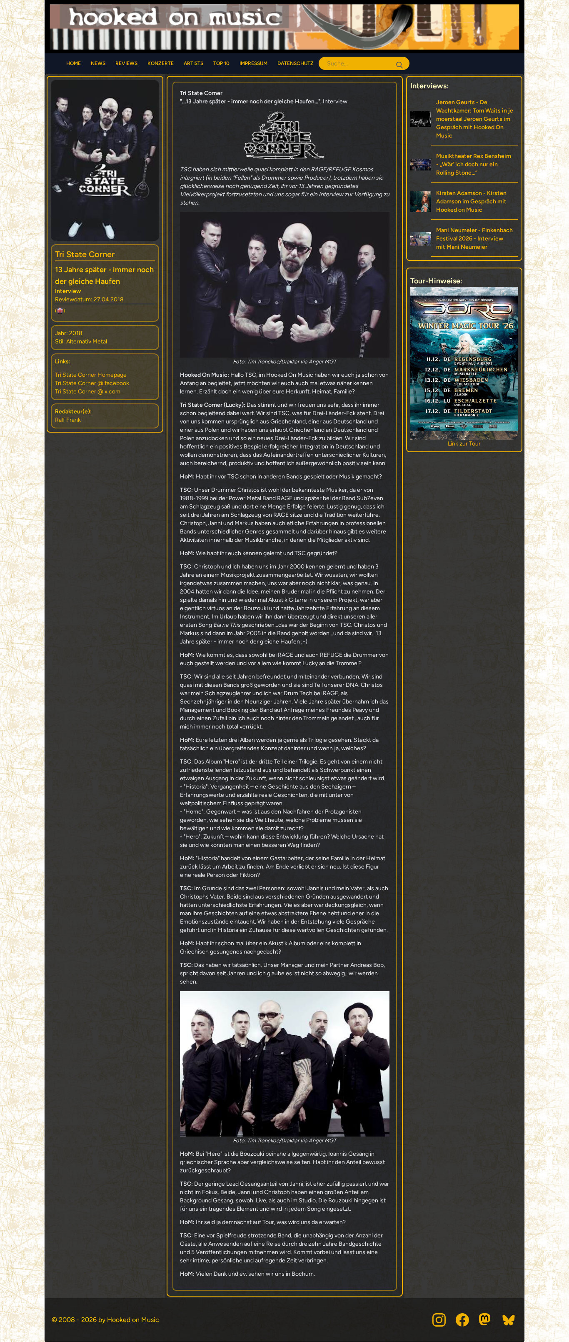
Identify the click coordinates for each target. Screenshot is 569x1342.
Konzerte (160, 63)
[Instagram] (439, 1320)
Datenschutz (295, 63)
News (98, 63)
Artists (193, 63)
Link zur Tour (464, 443)
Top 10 (221, 63)
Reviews (126, 63)
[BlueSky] (509, 1320)
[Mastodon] (485, 1320)
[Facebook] (462, 1320)
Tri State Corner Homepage (91, 374)
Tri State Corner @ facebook (92, 383)
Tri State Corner (85, 254)
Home (73, 63)
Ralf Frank (68, 419)
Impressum (253, 63)
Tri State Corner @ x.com (87, 391)
